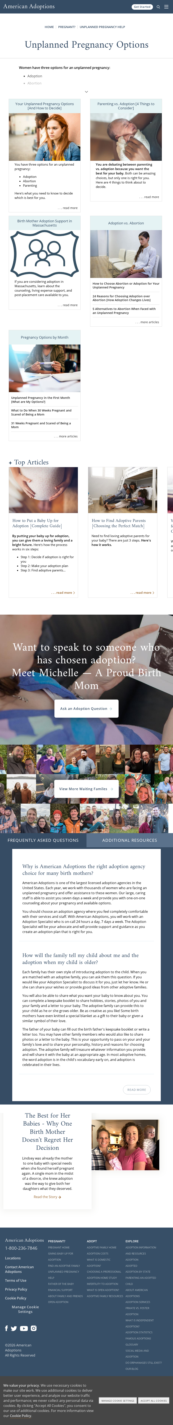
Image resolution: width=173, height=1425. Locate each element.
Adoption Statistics (139, 1332)
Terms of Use (15, 1280)
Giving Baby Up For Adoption (60, 1256)
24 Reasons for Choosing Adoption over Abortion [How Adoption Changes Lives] (122, 298)
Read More (136, 1090)
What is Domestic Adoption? (99, 1263)
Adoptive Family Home (101, 1247)
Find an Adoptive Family (64, 1266)
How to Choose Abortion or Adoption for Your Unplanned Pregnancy (126, 286)
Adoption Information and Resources (141, 1250)
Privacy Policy (16, 1289)
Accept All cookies (154, 1400)
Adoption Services (138, 1302)
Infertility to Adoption (102, 1284)
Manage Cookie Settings (25, 1309)
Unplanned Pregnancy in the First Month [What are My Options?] (40, 400)
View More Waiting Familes (83, 789)
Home (49, 27)
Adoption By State (138, 1272)
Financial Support (60, 1290)
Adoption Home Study (102, 1278)
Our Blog (132, 1369)
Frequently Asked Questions (43, 840)
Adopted (131, 1266)
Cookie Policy (15, 1298)
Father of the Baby (61, 1284)
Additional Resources (129, 840)
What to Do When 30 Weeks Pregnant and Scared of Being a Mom (41, 412)
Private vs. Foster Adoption (137, 1311)
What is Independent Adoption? (140, 1323)
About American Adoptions (137, 1293)
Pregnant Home (59, 1247)
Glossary (132, 1344)
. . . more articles (147, 322)
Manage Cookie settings (118, 1400)
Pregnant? (66, 27)
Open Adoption (58, 1302)
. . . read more (68, 208)
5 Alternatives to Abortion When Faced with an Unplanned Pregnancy (124, 311)
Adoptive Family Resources (105, 1296)
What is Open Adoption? (103, 1290)
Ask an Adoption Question (83, 708)
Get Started (142, 7)
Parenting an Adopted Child (141, 1281)
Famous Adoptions (138, 1338)
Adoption (132, 1259)
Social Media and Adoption (137, 1354)
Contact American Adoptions (19, 1269)
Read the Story (45, 1196)
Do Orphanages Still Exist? (144, 1363)
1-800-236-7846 (21, 1248)
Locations (13, 1258)
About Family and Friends (65, 1296)
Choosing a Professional (104, 1272)
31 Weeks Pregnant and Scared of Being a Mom (41, 425)
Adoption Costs (97, 1253)
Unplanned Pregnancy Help (102, 27)
